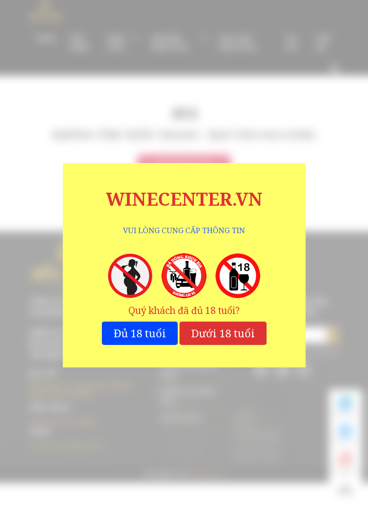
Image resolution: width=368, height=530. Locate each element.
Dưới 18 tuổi (223, 333)
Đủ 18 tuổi (140, 333)
